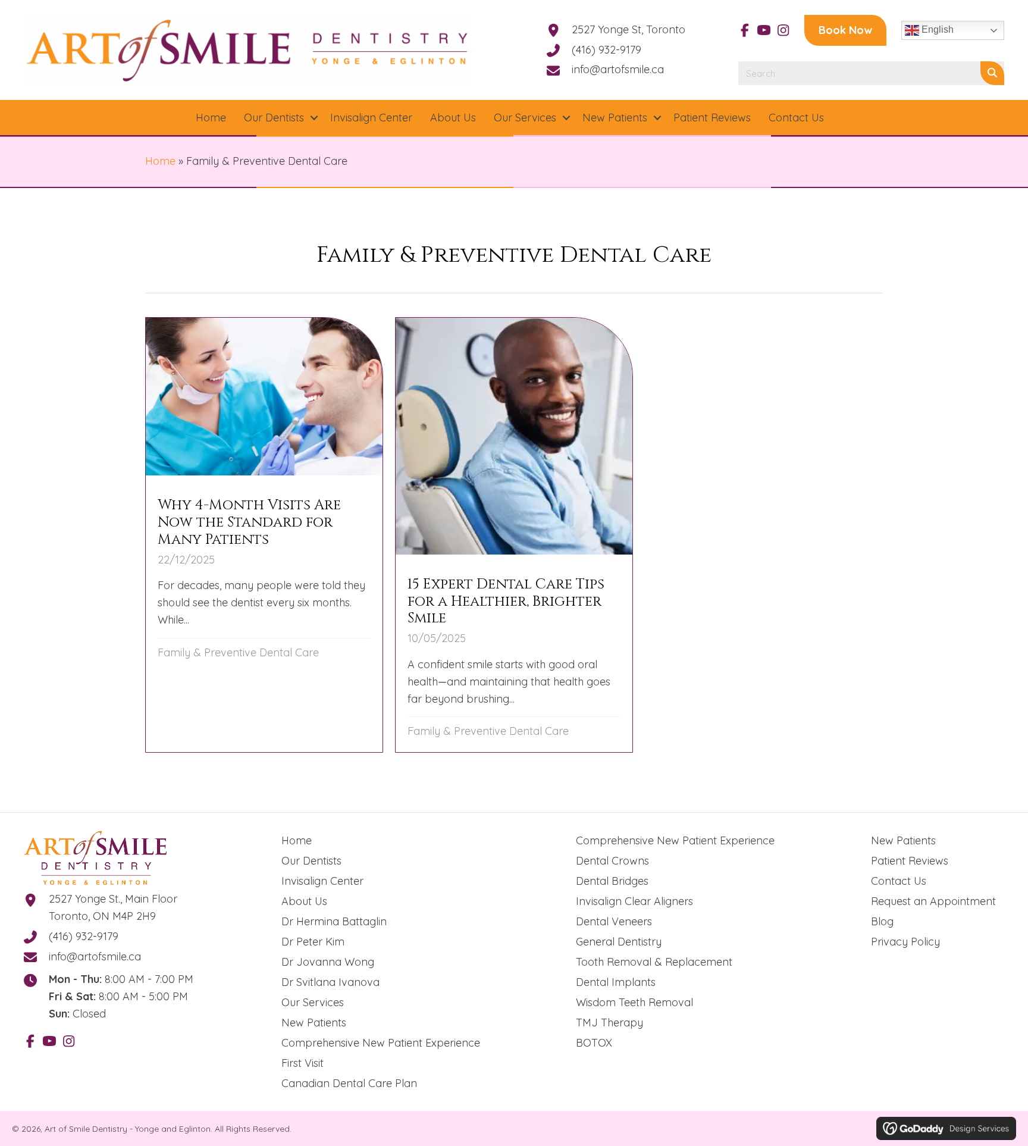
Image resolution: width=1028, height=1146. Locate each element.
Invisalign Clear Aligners (634, 901)
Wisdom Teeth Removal (634, 1002)
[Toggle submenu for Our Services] (566, 118)
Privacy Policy (905, 941)
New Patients (313, 1022)
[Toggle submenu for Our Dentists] (314, 118)
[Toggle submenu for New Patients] (657, 118)
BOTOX (594, 1043)
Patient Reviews (909, 861)
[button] (744, 30)
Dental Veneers (614, 921)
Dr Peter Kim (312, 941)
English (936, 29)
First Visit (302, 1063)
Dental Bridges (612, 881)
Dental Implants (616, 982)
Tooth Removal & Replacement (654, 962)
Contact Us (898, 881)
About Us (304, 901)
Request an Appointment (933, 901)
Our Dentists (311, 861)
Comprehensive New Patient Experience (380, 1043)
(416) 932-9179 (606, 50)
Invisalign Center (322, 881)
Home (160, 161)
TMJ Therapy (609, 1022)
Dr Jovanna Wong (327, 962)
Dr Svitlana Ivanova (330, 982)
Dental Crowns (612, 861)
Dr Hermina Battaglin (334, 921)
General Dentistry (619, 941)
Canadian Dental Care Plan (349, 1083)
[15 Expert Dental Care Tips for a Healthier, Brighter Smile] (514, 535)
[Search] (992, 73)
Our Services (312, 1002)
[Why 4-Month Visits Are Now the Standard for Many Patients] (264, 535)
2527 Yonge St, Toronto (628, 29)
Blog (882, 921)
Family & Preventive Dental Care (238, 652)
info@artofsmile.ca (618, 69)
